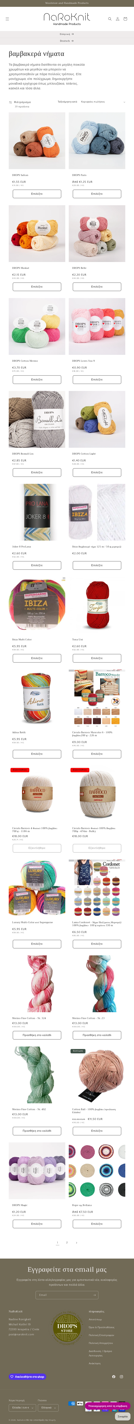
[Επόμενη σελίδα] (76, 1243)
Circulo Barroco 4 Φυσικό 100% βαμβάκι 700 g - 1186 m (34, 830)
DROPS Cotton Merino (25, 361)
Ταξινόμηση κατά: (67, 101)
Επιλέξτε (37, 193)
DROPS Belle (79, 268)
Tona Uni (77, 639)
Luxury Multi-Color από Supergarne (32, 922)
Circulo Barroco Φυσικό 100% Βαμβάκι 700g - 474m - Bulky (94, 830)
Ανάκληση (95, 1363)
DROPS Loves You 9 (83, 361)
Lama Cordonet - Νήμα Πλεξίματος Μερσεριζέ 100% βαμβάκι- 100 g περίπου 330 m (97, 924)
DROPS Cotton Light (84, 453)
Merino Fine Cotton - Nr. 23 (88, 1018)
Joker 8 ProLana (21, 546)
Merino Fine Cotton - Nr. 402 (29, 1109)
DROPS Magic (20, 1205)
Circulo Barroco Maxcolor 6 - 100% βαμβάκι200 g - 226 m (92, 734)
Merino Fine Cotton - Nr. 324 (29, 1018)
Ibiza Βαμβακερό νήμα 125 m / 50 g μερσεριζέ (96, 546)
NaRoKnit (21, 1420)
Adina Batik (19, 732)
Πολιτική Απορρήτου (101, 1343)
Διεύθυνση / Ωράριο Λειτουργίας (100, 1353)
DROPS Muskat (20, 268)
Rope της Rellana (82, 1205)
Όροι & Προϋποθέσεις (102, 1327)
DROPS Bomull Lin (23, 453)
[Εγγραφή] (94, 1295)
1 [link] (57, 1242)
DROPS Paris (79, 175)
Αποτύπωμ (95, 1319)
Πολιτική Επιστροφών (101, 1335)
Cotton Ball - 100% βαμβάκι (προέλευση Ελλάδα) (94, 1111)
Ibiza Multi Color (22, 639)
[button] (7, 19)
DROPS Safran (20, 175)
